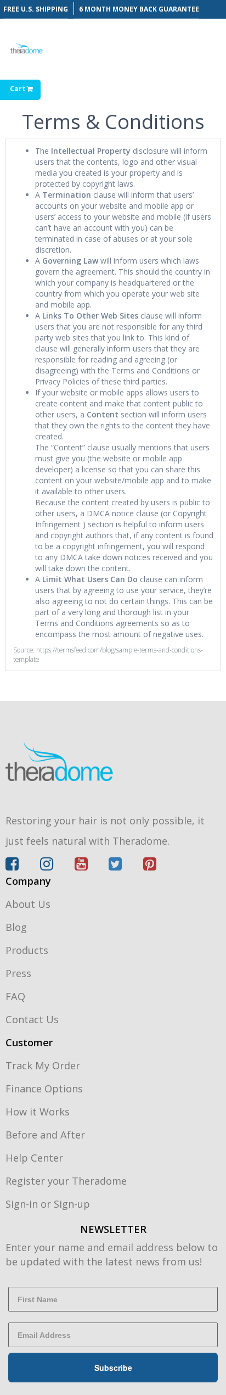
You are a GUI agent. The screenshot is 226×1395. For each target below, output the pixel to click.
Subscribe (113, 1367)
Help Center (34, 1157)
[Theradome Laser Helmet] (113, 761)
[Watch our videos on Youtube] (92, 866)
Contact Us (32, 1019)
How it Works (37, 1111)
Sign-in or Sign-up (47, 1203)
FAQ (15, 996)
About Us (27, 904)
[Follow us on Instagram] (57, 866)
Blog (16, 927)
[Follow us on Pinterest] (149, 866)
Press (18, 973)
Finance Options (44, 1088)
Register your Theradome (66, 1180)
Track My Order (42, 1065)
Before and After (45, 1134)
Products (26, 950)
